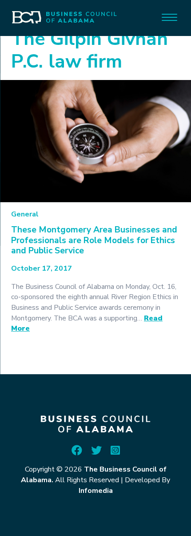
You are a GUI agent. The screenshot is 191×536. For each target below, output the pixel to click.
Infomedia (96, 491)
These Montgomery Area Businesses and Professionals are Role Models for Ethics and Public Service (94, 240)
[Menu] (169, 16)
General (25, 214)
